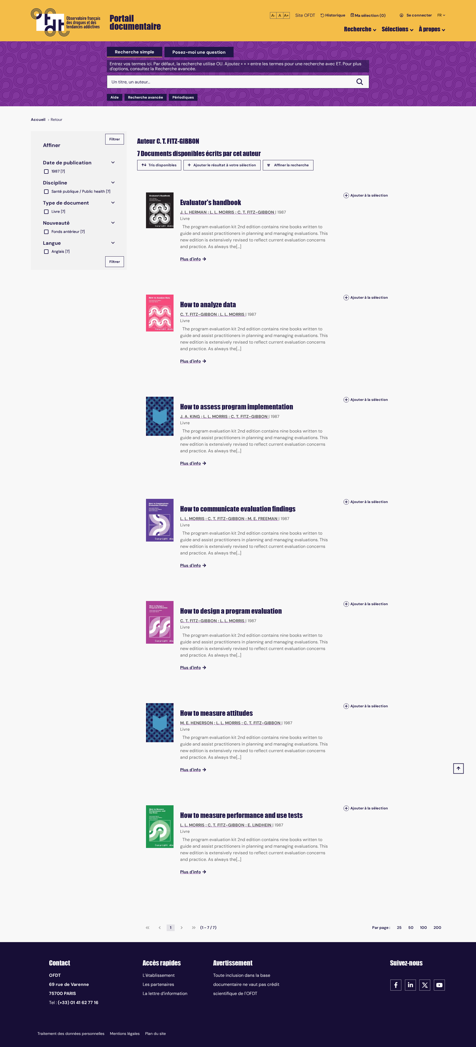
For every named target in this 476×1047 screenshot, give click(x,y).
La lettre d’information (165, 993)
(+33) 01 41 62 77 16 (78, 1002)
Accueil (38, 119)
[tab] (134, 52)
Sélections (395, 29)
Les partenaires (158, 984)
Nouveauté (56, 223)
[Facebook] (395, 985)
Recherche (357, 29)
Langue (52, 243)
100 (423, 927)
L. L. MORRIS (222, 212)
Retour (56, 119)
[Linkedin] (410, 985)
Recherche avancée (145, 97)
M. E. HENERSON (196, 723)
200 (437, 927)
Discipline (55, 183)
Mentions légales (125, 1033)
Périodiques (183, 97)
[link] (147, 927)
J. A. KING (190, 416)
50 (410, 927)
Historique (334, 15)
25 (399, 927)
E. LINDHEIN (259, 825)
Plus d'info (190, 259)
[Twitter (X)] (424, 985)
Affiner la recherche (291, 165)
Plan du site (155, 1033)
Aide (114, 97)
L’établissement (159, 975)
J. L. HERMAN (193, 212)
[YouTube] (439, 985)
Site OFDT (305, 15)
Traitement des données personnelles (70, 1033)
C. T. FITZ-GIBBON (255, 212)
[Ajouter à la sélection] (346, 195)
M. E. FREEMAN (262, 518)
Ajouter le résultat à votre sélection (224, 165)
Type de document (66, 203)
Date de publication (67, 162)
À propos (429, 29)
